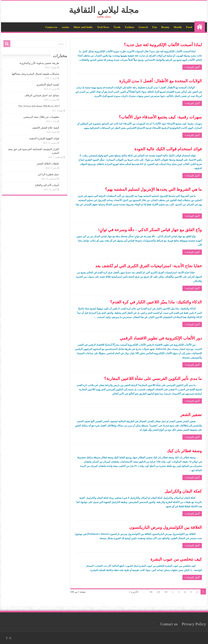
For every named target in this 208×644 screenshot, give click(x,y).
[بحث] (6, 43)
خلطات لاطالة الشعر (48, 163)
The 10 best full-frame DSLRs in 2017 (39, 106)
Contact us (51, 27)
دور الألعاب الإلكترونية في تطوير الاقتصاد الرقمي (161, 338)
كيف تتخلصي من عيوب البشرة (176, 559)
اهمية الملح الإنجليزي (47, 84)
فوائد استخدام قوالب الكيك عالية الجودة (168, 149)
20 (158, 591)
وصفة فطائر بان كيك (184, 450)
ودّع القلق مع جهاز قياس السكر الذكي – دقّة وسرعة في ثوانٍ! (150, 229)
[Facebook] (6, 638)
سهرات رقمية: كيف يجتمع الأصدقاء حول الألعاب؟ (160, 117)
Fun (154, 27)
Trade (117, 27)
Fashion (129, 27)
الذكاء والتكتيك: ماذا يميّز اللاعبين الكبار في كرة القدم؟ (156, 302)
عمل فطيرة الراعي (48, 174)
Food (189, 27)
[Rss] (10, 638)
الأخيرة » (133, 591)
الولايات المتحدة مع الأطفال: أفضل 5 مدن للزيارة (160, 81)
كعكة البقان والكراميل (183, 491)
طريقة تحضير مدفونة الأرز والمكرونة (39, 63)
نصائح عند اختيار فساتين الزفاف (42, 95)
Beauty (165, 27)
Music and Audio (83, 27)
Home (199, 26)
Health (178, 27)
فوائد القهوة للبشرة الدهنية (44, 138)
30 (151, 591)
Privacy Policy (194, 624)
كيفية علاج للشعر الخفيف (45, 127)
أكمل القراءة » (192, 67)
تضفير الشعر (191, 414)
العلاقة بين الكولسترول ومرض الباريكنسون (165, 527)
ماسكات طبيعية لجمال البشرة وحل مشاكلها (35, 73)
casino (65, 27)
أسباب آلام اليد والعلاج (47, 185)
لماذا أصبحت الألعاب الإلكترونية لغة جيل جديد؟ (163, 44)
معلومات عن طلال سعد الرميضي (41, 116)
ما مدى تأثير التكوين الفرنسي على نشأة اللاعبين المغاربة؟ (153, 378)
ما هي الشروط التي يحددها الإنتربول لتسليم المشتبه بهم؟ (153, 189)
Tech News (103, 27)
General (143, 27)
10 (166, 591)
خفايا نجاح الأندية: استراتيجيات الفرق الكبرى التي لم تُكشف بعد (148, 266)
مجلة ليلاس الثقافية (104, 10)
